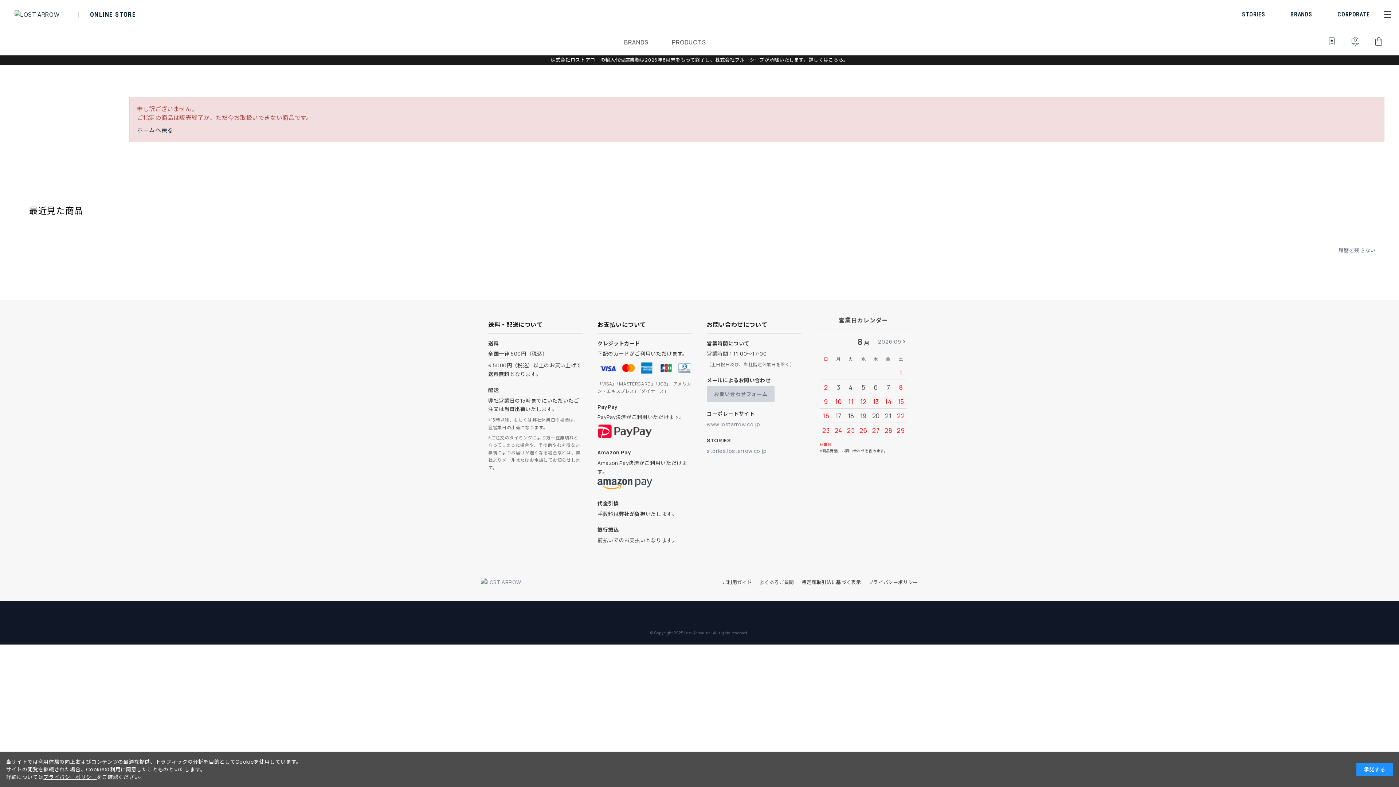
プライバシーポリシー (893, 582)
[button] (1387, 15)
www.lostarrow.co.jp (733, 424)
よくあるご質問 (776, 582)
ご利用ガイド (737, 582)
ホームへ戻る (155, 130)
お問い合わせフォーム (740, 394)
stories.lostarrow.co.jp (737, 450)
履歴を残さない (1357, 250)
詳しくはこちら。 (829, 59)
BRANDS (636, 42)
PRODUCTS (689, 42)
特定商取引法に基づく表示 (831, 582)
